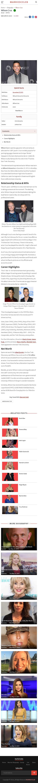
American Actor (7, 401)
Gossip (22, 762)
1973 (22, 92)
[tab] (19, 131)
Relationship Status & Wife (12, 135)
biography (10, 7)
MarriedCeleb (19, 2)
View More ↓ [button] (19, 110)
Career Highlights (9, 138)
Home (4, 762)
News (34, 762)
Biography (16, 762)
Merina (5, 573)
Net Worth (7, 142)
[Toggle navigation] (3, 2)
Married (10, 762)
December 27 (16, 92)
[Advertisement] (19, 39)
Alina (4, 549)
